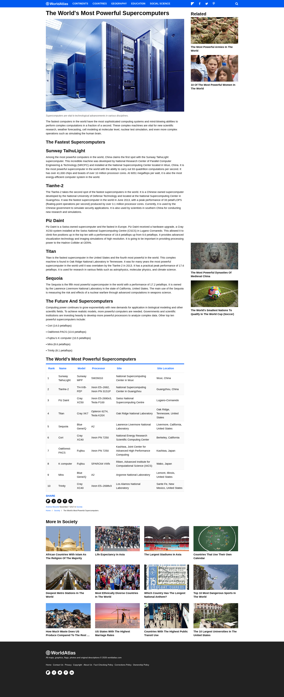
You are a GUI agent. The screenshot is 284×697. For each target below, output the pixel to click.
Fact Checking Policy (103, 665)
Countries (100, 3)
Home (48, 665)
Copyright (77, 665)
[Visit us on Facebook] (54, 672)
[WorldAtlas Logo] (58, 3)
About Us (88, 665)
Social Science (160, 3)
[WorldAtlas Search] (236, 3)
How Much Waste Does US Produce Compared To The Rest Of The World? (68, 635)
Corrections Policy (123, 665)
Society (79, 507)
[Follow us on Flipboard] (48, 672)
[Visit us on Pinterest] (66, 672)
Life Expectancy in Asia (110, 554)
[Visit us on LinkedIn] (72, 672)
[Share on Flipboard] (48, 501)
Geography (119, 3)
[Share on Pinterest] (65, 501)
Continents (80, 3)
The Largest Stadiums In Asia (162, 554)
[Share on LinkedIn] (70, 501)
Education (138, 3)
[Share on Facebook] (53, 501)
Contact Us (58, 665)
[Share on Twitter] (59, 501)
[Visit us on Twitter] (60, 672)
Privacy (68, 665)
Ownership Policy (141, 665)
